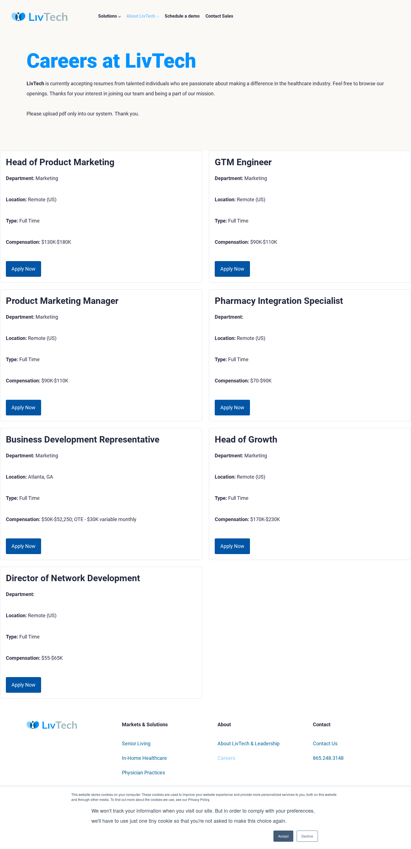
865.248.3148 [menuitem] (328, 758)
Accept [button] (283, 836)
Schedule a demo (182, 16)
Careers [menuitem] (226, 758)
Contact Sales (219, 16)
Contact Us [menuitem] (325, 743)
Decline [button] (307, 836)
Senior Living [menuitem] (136, 743)
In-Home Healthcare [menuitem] (144, 758)
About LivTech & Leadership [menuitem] (249, 743)
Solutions (107, 16)
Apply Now (23, 269)
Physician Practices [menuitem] (143, 772)
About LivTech (140, 16)
